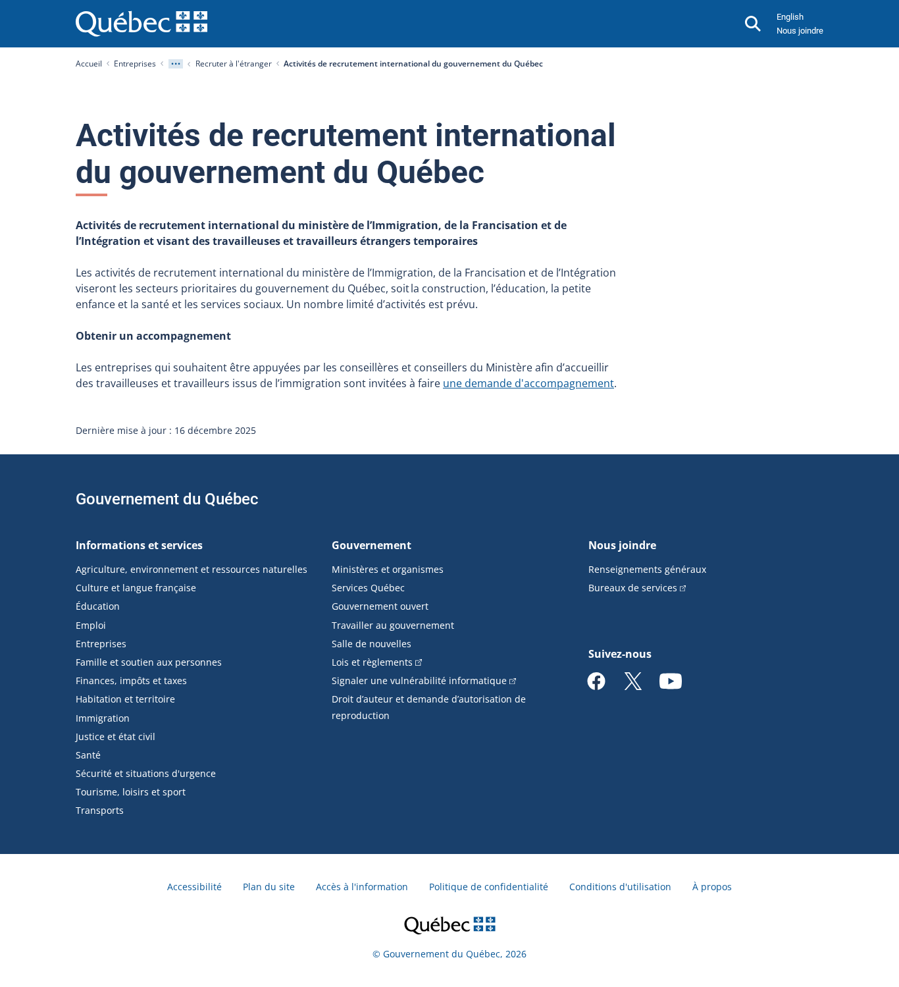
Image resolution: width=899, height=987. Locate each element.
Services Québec (368, 587)
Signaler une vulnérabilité (419, 680)
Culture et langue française (136, 587)
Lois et (372, 662)
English (790, 17)
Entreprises (135, 63)
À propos (712, 886)
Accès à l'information (362, 886)
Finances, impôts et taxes (131, 680)
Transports (100, 810)
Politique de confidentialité (488, 886)
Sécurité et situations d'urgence (146, 773)
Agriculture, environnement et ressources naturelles (191, 569)
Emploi (91, 625)
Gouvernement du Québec (167, 499)
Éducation (98, 606)
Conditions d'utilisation (620, 886)
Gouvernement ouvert (380, 606)
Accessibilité (194, 886)
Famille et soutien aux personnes (149, 662)
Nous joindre (800, 31)
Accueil (89, 63)
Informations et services (139, 545)
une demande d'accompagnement (528, 383)
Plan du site (269, 886)
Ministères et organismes (388, 569)
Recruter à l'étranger (233, 63)
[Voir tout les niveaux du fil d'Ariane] (176, 64)
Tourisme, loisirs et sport (131, 792)
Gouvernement (371, 545)
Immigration (103, 718)
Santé (88, 755)
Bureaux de (632, 587)
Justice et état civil (115, 736)
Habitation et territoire (125, 699)
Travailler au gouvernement (393, 625)
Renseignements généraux (647, 569)
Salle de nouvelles (371, 643)
